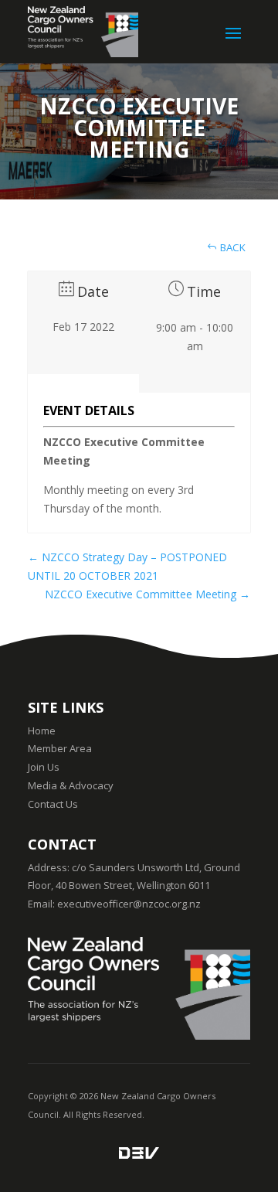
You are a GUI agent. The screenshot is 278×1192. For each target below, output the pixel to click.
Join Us (43, 767)
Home (42, 730)
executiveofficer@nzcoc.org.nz (129, 904)
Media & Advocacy (71, 785)
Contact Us (53, 804)
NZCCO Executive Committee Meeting (147, 594)
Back (232, 247)
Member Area (60, 748)
